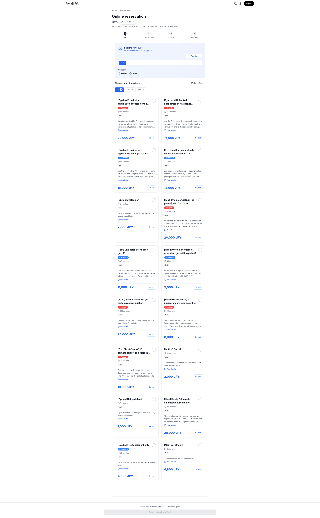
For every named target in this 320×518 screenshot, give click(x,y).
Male (134, 73)
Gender (122, 70)
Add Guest (195, 56)
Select (151, 138)
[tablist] (160, 62)
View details (129, 22)
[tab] (122, 63)
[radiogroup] (160, 73)
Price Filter (199, 83)
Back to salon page (122, 10)
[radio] (119, 73)
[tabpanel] (160, 71)
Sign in (249, 3)
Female (124, 73)
